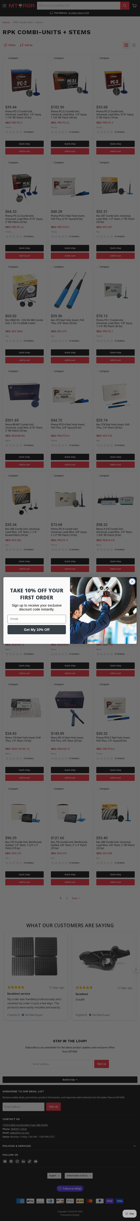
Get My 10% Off (37, 630)
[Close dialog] (132, 582)
